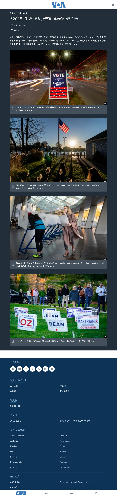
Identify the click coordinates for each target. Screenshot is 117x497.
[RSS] (39, 369)
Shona (62, 446)
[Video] (71, 493)
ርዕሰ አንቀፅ (15, 482)
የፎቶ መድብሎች (19, 13)
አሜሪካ (63, 386)
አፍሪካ (13, 391)
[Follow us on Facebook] (13, 369)
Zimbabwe (64, 467)
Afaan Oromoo (17, 435)
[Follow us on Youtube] (19, 369)
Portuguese (65, 441)
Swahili (63, 457)
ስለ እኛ (13, 487)
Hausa (13, 451)
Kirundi (13, 467)
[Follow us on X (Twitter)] (32, 369)
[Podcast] (45, 369)
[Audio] (46, 493)
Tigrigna (63, 462)
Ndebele (63, 435)
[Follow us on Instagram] (26, 369)
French (13, 457)
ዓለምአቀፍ (64, 391)
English (13, 446)
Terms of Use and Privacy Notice (75, 482)
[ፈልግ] (96, 493)
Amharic (14, 441)
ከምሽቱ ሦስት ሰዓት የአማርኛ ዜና (75, 421)
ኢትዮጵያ (14, 386)
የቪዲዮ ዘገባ (15, 406)
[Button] (14, 30)
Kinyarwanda (16, 462)
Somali (63, 451)
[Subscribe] (52, 369)
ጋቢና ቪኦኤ (15, 421)
